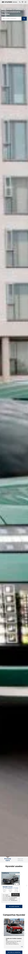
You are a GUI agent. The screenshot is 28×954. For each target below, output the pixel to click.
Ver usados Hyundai (14, 906)
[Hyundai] (7, 2)
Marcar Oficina (20, 859)
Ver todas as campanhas (14, 952)
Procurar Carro (7, 859)
